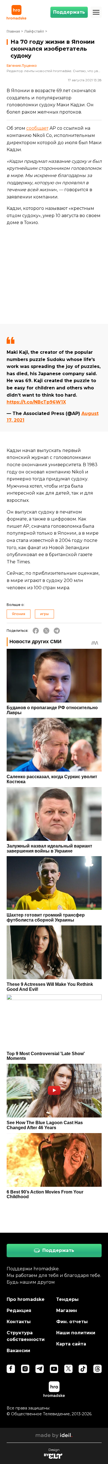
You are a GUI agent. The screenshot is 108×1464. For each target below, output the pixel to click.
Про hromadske (26, 1299)
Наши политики (75, 1332)
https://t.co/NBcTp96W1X (36, 402)
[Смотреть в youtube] (54, 1369)
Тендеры (67, 1299)
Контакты (19, 1321)
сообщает (37, 128)
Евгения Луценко (22, 66)
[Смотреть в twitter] (68, 1369)
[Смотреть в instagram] (25, 1369)
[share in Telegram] (57, 631)
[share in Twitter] (46, 631)
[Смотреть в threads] (97, 1369)
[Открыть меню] (96, 12)
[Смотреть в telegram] (39, 1369)
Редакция (19, 1310)
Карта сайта (71, 1344)
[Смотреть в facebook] (11, 1369)
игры (44, 614)
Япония (18, 614)
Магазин (66, 1310)
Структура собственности (26, 1336)
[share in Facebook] (36, 631)
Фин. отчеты (72, 1321)
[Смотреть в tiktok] (83, 1369)
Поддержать (69, 12)
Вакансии (18, 1350)
